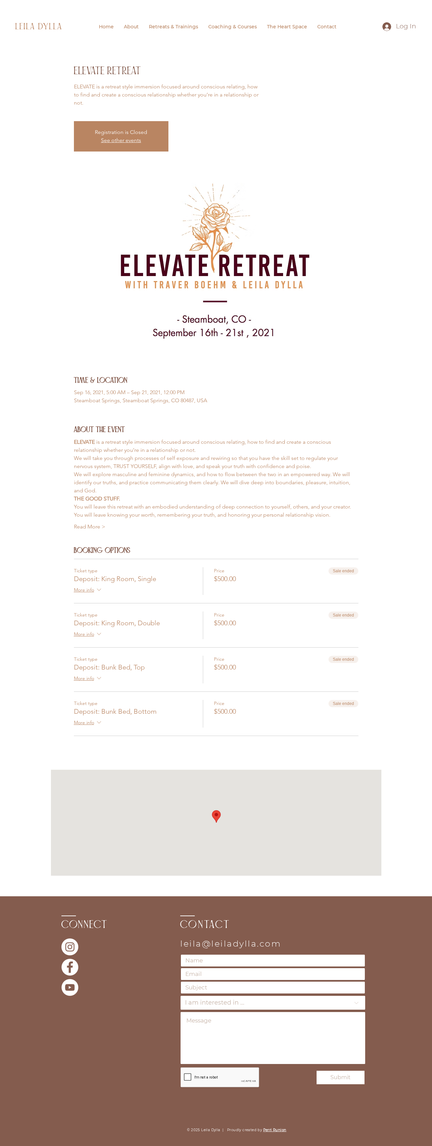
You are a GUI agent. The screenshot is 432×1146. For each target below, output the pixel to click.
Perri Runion (275, 1130)
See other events (121, 140)
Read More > (89, 526)
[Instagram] (69, 946)
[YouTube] (69, 987)
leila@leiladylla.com (230, 943)
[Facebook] (69, 967)
